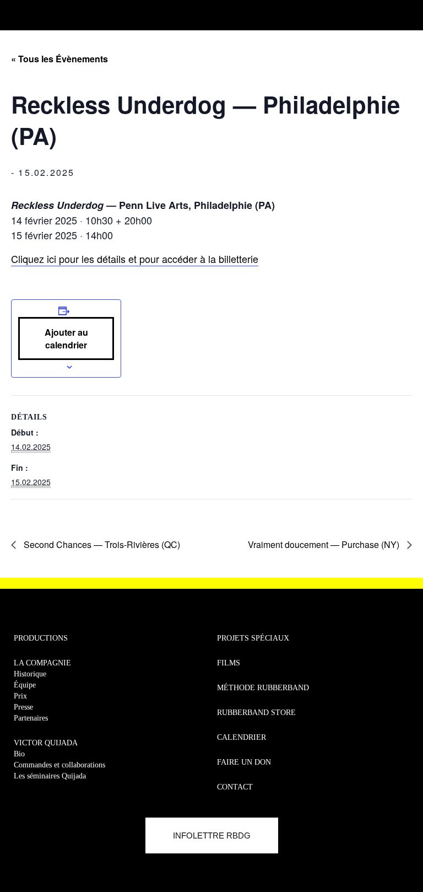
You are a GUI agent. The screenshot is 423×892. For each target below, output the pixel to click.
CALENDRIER (241, 737)
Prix (20, 696)
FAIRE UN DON (244, 762)
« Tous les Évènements (59, 58)
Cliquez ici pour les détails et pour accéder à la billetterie (134, 258)
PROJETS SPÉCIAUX (253, 638)
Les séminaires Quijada (50, 776)
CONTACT (235, 787)
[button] (14, 12)
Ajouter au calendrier (66, 338)
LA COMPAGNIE (42, 663)
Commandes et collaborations (59, 765)
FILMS (228, 663)
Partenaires (31, 718)
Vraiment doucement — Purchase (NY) (325, 544)
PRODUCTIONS (41, 638)
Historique (30, 674)
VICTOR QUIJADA (46, 743)
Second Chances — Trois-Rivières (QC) (100, 544)
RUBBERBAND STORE (256, 712)
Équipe (25, 685)
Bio (19, 754)
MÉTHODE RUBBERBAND (263, 688)
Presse (23, 707)
